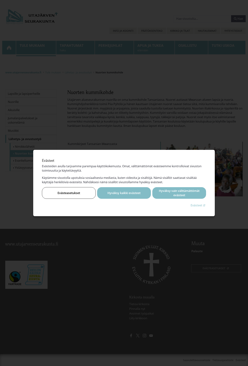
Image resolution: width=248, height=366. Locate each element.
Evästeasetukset (69, 193)
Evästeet (198, 205)
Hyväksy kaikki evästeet (124, 193)
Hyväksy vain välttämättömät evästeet (179, 193)
